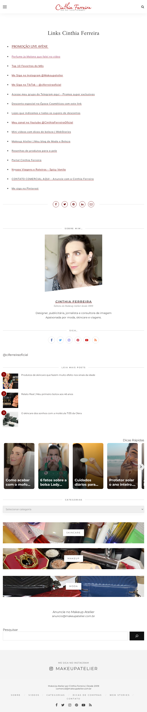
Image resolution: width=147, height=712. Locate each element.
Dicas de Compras (87, 695)
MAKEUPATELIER (77, 668)
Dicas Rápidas (133, 440)
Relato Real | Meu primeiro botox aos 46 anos (47, 394)
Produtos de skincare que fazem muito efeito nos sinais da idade (58, 375)
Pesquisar (10, 630)
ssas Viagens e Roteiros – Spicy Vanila (40, 169)
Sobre (16, 695)
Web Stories (120, 695)
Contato (73, 698)
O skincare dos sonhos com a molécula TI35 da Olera (51, 413)
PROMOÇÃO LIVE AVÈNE (30, 46)
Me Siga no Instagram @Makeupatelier (37, 75)
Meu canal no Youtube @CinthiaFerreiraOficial (42, 122)
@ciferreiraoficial (15, 355)
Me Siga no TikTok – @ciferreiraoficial (36, 84)
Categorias (56, 695)
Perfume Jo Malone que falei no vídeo (36, 56)
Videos (34, 695)
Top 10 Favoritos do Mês (28, 65)
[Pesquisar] (137, 636)
